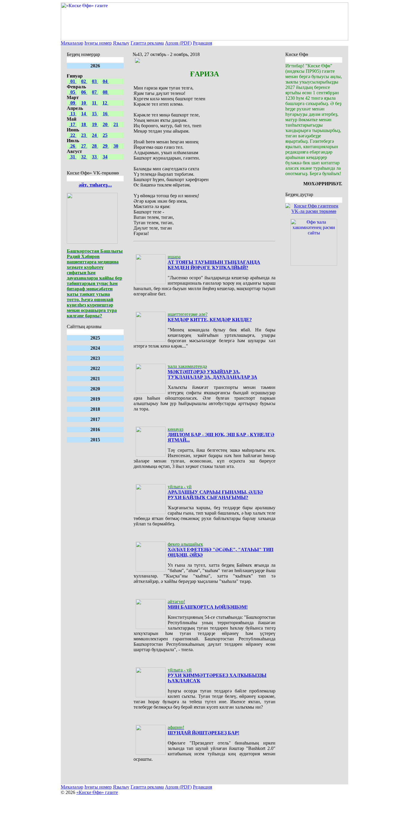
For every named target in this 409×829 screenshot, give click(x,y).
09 (72, 102)
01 (72, 81)
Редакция (202, 43)
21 (115, 124)
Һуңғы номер (98, 43)
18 (84, 124)
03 (95, 81)
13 (72, 113)
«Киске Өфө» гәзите (97, 792)
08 (106, 92)
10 (84, 102)
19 (95, 124)
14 (84, 113)
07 (95, 92)
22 (72, 135)
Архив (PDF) (178, 43)
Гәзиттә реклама (147, 43)
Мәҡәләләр (72, 43)
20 (106, 124)
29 (106, 145)
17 (72, 124)
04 (106, 81)
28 (95, 145)
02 (84, 81)
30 (115, 145)
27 (84, 145)
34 (105, 156)
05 (72, 92)
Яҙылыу (121, 43)
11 (95, 102)
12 (105, 102)
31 (72, 156)
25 (105, 135)
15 (95, 113)
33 (95, 156)
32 (84, 156)
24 (95, 135)
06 (84, 92)
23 (84, 135)
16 (106, 113)
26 (72, 145)
